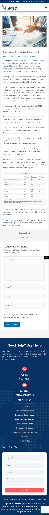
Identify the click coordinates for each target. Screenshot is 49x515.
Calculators (24, 437)
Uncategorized (23, 56)
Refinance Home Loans (24, 415)
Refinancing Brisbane (24, 428)
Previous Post (24, 233)
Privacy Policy (24, 441)
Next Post (24, 237)
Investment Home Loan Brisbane (24, 432)
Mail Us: (24, 391)
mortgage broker (12, 220)
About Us (24, 406)
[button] (46, 7)
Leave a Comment (9, 56)
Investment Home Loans (24, 419)
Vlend (10, 69)
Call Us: (24, 375)
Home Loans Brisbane (24, 424)
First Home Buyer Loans (24, 411)
